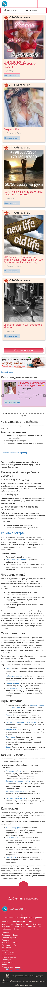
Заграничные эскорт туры (16, 791)
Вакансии (6, 935)
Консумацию (11, 845)
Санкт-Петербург (18, 921)
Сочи (30, 921)
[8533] (23, 362)
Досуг (4, 952)
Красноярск (6, 926)
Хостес (9, 715)
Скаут (8, 747)
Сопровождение (12, 683)
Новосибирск (20, 926)
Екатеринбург (7, 924)
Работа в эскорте (13, 533)
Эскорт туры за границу (11, 967)
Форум (15, 935)
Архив (15, 942)
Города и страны (9, 937)
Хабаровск (6, 929)
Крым (27, 924)
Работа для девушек (14, 676)
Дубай (16, 929)
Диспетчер (10, 737)
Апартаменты (11, 730)
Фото (15, 945)
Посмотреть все (23, 350)
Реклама (5, 940)
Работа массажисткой (15, 688)
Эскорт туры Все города (16, 559)
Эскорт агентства (9, 957)
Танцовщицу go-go (13, 828)
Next (44, 396)
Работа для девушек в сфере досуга (21, 722)
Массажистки (7, 955)
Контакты (5, 942)
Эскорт (8, 668)
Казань (19, 924)
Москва (5, 921)
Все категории (31, 10)
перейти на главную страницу (15, 453)
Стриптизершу (12, 837)
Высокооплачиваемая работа (30, 395)
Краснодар (37, 924)
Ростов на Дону (34, 926)
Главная (5, 933)
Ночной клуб (11, 857)
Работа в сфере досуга (15, 798)
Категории (6, 945)
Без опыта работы (13, 771)
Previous (3, 396)
